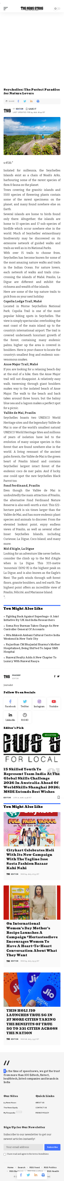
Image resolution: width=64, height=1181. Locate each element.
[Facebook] (54, 676)
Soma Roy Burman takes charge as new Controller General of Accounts (31, 627)
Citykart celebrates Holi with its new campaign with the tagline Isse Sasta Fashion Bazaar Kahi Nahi (30, 859)
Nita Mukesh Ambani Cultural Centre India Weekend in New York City (32, 637)
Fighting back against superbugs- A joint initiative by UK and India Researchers (31, 618)
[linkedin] (10, 717)
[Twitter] (25, 703)
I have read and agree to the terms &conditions (28, 1154)
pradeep (16, 675)
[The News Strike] (32, 8)
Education (50, 735)
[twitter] (58, 676)
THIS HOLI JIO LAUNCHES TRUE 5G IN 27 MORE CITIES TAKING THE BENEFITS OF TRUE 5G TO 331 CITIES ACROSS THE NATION (32, 1022)
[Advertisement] (32, 46)
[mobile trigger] (7, 8)
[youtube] (54, 703)
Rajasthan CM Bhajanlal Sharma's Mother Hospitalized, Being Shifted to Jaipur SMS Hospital (32, 648)
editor (19, 109)
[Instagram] (39, 703)
